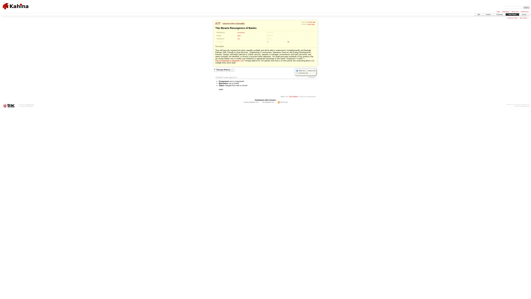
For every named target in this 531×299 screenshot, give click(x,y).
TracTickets (293, 96)
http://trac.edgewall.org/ (522, 106)
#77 (218, 23)
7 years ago (311, 22)
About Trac (515, 11)
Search (524, 14)
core (238, 38)
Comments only (303, 73)
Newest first (311, 70)
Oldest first (302, 70)
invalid (240, 23)
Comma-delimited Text (251, 102)
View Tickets (512, 14)
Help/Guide (505, 11)
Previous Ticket (513, 18)
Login (498, 11)
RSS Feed (284, 102)
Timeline (488, 14)
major (239, 35)
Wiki (478, 14)
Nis (288, 41)
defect (233, 23)
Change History (224, 70)
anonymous (241, 32)
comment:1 (312, 77)
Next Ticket (523, 18)
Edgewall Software (27, 106)
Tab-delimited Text (268, 102)
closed (225, 23)
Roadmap (500, 14)
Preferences (525, 11)
